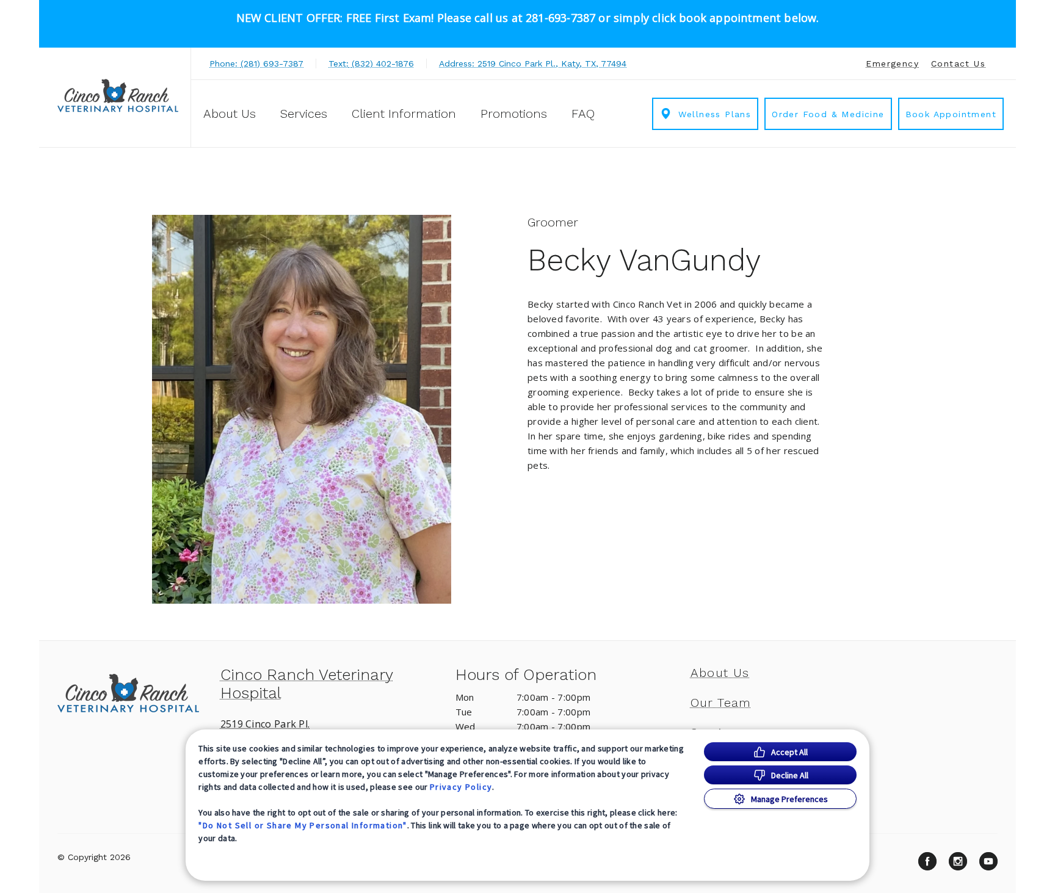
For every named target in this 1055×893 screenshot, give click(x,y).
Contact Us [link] (958, 63)
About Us (229, 113)
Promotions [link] (513, 113)
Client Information (404, 113)
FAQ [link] (583, 113)
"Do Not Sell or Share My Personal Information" (302, 825)
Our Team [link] (721, 702)
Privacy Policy (461, 786)
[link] (117, 95)
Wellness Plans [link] (715, 114)
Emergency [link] (892, 63)
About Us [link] (720, 672)
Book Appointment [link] (950, 114)
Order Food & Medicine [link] (828, 114)
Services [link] (303, 113)
